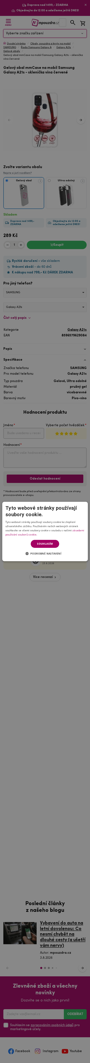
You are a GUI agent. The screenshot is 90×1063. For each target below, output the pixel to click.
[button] (45, 553)
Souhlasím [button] (45, 544)
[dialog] (45, 531)
